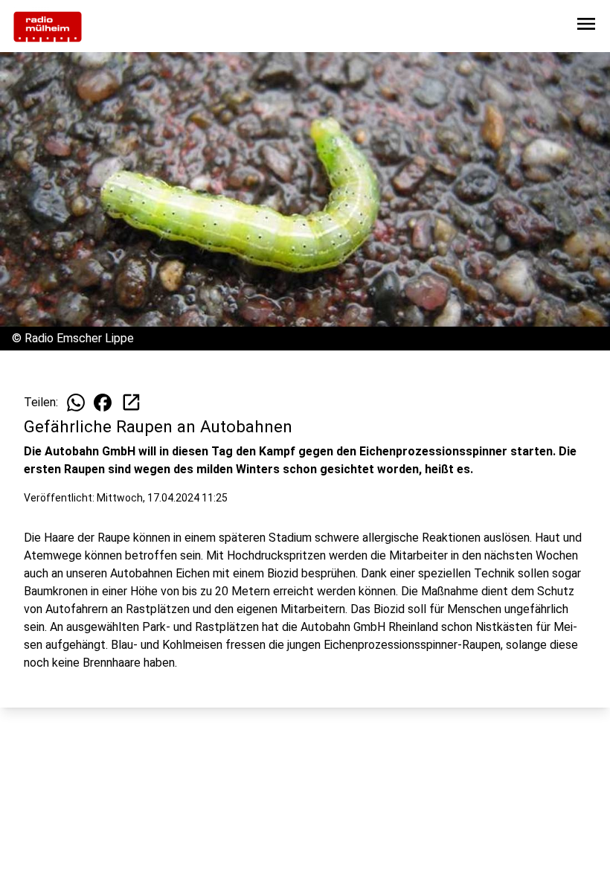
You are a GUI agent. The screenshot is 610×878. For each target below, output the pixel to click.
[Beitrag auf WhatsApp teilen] (76, 402)
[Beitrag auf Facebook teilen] (103, 402)
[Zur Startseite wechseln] (47, 27)
